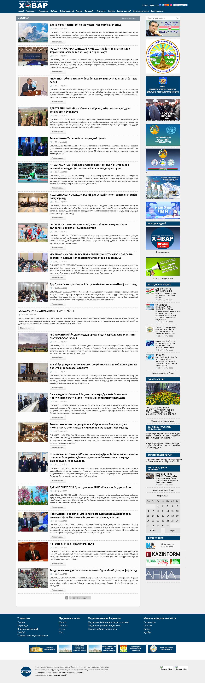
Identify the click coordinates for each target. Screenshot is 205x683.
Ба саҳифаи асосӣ (129, 18)
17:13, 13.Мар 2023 (58, 232)
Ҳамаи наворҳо (162, 252)
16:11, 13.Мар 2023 (58, 288)
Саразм (148, 625)
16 (163, 516)
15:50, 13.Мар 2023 (58, 342)
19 (177, 516)
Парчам (63, 625)
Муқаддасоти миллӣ (69, 618)
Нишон (62, 622)
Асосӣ (21, 11)
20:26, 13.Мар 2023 (58, 56)
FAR (157, 5)
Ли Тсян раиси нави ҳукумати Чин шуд (72, 543)
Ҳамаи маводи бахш (163, 278)
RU (146, 5)
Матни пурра (57, 42)
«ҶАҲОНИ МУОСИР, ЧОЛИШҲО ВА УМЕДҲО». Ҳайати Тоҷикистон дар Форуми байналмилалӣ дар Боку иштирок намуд (90, 50)
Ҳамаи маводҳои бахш (163, 373)
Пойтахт (54, 11)
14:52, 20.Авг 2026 (164, 322)
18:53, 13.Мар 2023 (58, 142)
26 (177, 521)
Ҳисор (147, 629)
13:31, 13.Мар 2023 (58, 574)
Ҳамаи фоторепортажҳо (162, 421)
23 (163, 521)
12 (177, 511)
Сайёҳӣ (111, 11)
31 (168, 525)
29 (158, 525)
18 (172, 516)
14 (153, 516)
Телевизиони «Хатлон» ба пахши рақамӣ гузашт (78, 138)
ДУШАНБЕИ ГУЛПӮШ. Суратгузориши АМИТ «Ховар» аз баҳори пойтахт (91, 487)
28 (153, 525)
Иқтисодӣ (22, 625)
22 (158, 521)
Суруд (62, 629)
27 (148, 525)
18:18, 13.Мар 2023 (58, 172)
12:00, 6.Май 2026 (164, 485)
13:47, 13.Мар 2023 (58, 548)
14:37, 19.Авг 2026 (164, 350)
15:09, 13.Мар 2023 (58, 372)
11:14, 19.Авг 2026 (164, 368)
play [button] (176, 5)
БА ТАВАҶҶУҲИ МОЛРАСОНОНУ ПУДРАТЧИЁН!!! (46, 310)
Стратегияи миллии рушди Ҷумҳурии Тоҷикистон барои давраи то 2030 (164, 460)
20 (148, 521)
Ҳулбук (147, 632)
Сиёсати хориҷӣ (67, 11)
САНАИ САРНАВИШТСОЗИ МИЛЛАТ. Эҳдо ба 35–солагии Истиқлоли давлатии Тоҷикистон (166, 330)
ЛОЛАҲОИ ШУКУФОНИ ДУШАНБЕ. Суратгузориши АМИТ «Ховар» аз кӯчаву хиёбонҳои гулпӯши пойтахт (161, 410)
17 (168, 516)
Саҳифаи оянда (80, 598)
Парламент (44, 11)
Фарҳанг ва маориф (27, 629)
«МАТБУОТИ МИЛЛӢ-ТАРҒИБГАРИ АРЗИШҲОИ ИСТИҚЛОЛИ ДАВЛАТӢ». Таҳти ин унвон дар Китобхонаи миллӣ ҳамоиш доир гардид (92, 256)
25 (172, 521)
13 (148, 516)
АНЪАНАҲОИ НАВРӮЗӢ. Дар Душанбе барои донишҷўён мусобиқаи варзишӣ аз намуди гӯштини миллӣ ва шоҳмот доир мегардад (89, 166)
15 (158, 516)
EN (150, 5)
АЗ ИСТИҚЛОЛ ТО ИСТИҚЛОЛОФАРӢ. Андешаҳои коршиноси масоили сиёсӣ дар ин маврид (165, 293)
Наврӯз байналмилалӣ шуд (102, 629)
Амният (79, 11)
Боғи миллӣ (150, 622)
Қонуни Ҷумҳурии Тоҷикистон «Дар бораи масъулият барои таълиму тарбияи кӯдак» (163, 445)
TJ (143, 5)
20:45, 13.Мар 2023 (58, 29)
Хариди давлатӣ (124, 11)
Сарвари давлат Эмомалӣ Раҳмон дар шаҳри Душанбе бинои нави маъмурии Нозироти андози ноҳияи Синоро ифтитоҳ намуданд (88, 396)
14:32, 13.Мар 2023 (58, 431)
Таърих (21, 622)
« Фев (153, 530)
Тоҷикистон (23, 618)
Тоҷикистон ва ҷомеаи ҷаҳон (32, 635)
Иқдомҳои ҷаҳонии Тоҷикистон (104, 618)
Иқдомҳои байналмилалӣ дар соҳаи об (108, 622)
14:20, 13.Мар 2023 (58, 465)
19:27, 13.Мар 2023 (58, 116)
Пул (61, 632)
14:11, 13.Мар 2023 (58, 491)
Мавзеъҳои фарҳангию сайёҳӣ (160, 618)
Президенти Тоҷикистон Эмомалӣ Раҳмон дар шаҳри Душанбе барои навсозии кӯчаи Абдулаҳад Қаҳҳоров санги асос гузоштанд (91, 515)
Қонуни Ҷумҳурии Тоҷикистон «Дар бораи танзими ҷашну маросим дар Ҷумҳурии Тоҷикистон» (163, 435)
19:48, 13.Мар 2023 (58, 86)
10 (168, 511)
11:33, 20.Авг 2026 (164, 336)
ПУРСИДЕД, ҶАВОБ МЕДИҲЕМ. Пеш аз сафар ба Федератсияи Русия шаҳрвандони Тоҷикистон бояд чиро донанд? (166, 478)
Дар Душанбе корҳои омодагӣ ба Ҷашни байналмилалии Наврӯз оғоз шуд (93, 284)
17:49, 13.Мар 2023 (58, 202)
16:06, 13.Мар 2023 (27, 315)
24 (168, 521)
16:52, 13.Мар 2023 (58, 262)
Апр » (172, 530)
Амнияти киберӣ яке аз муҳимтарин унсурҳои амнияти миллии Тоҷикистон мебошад (165, 344)
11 (172, 511)
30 (163, 525)
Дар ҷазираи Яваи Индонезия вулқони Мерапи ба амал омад (85, 24)
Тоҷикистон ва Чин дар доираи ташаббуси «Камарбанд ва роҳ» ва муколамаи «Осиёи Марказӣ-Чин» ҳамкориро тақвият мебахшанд (89, 426)
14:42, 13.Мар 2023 (58, 401)
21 (153, 521)
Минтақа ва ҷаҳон (141, 11)
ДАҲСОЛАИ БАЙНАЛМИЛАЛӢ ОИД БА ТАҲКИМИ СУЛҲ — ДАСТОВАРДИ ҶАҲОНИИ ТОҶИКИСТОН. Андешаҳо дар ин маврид (166, 360)
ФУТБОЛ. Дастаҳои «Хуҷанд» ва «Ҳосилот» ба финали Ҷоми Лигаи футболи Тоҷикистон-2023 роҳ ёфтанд (88, 226)
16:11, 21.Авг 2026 (164, 300)
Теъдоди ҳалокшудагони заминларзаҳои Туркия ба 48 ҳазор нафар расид (93, 570)
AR (153, 5)
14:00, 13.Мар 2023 (58, 521)
